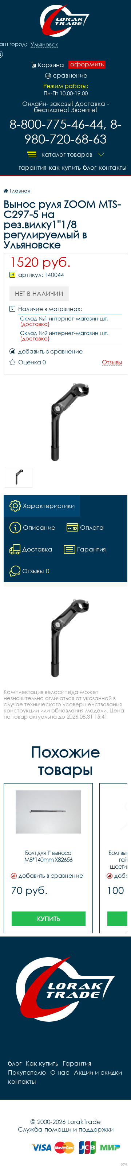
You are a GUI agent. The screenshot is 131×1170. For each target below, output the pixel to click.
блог (89, 167)
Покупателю (27, 1072)
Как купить (65, 167)
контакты (112, 167)
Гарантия (33, 167)
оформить (87, 64)
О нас (60, 1072)
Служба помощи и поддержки (66, 1129)
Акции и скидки (98, 1072)
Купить (48, 918)
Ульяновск (44, 44)
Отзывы (112, 362)
